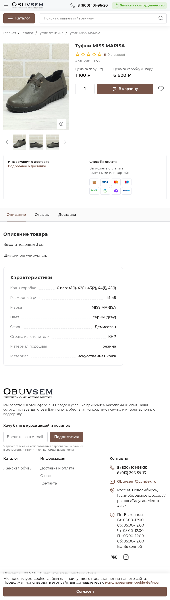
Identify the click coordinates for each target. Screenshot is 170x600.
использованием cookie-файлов (132, 583)
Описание (16, 215)
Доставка (67, 215)
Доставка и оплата (57, 468)
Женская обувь (17, 468)
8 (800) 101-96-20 (132, 467)
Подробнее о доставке (27, 166)
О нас (45, 476)
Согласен (85, 591)
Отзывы (42, 215)
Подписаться (66, 437)
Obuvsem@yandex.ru (136, 481)
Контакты (49, 483)
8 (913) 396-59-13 (131, 473)
